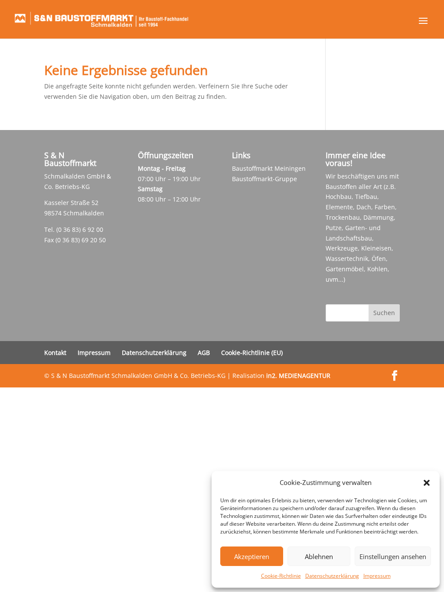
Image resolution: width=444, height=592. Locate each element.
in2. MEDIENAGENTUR (298, 375)
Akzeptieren (251, 556)
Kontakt (55, 352)
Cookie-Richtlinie (281, 575)
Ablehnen (319, 556)
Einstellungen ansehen (392, 556)
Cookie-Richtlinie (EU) (252, 352)
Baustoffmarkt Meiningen (269, 168)
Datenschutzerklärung (332, 575)
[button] (426, 482)
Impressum (377, 575)
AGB (204, 352)
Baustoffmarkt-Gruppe (264, 179)
